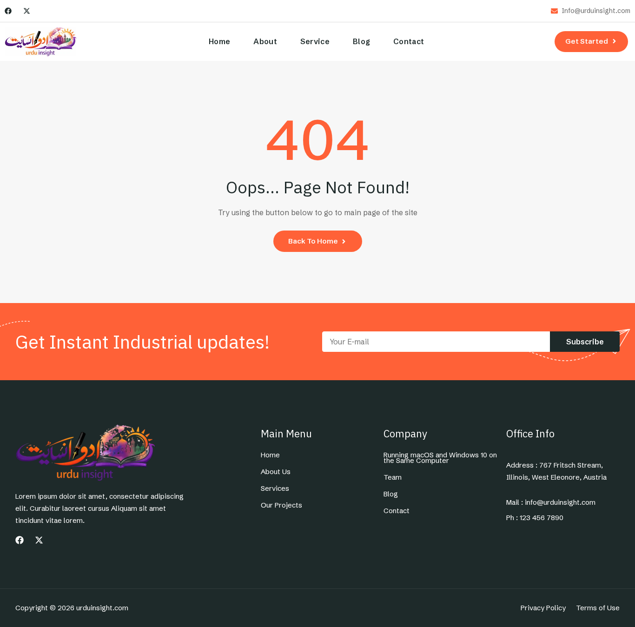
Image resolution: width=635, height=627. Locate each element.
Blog (361, 41)
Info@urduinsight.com (596, 10)
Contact (408, 41)
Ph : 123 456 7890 (534, 518)
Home (219, 41)
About (265, 41)
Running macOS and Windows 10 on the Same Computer (440, 457)
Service (315, 41)
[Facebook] (8, 10)
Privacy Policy (543, 608)
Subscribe (585, 341)
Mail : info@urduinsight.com (550, 502)
